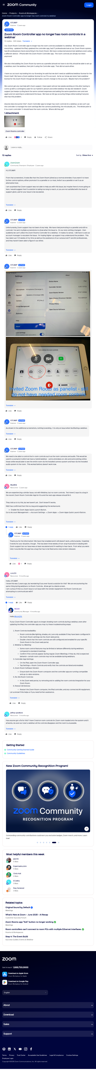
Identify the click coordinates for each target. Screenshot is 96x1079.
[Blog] (4, 1049)
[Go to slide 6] (53, 842)
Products (13, 13)
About (7, 1005)
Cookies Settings (72, 1055)
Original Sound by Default (18, 907)
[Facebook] (31, 1049)
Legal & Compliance (57, 1055)
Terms (4, 1055)
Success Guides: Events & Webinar (19, 939)
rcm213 (13, 573)
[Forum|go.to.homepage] (21, 5)
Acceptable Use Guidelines (37, 1055)
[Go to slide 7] (57, 842)
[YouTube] (20, 1049)
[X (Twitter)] (14, 1049)
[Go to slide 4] (47, 842)
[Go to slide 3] (43, 842)
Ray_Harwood (18, 888)
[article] (48, 187)
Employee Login (7, 1058)
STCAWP (13, 22)
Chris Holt (17, 873)
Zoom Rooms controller (15, 131)
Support (8, 1033)
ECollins (16, 881)
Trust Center (21, 1055)
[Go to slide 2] (40, 842)
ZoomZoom (15, 163)
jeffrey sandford (16, 713)
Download (9, 1014)
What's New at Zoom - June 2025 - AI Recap (27, 914)
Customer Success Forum (16, 918)
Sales (6, 1024)
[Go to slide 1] (37, 842)
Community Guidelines (16, 753)
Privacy (11, 1055)
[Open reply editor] (48, 147)
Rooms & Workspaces (28, 13)
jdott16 (16, 859)
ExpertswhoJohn (20, 866)
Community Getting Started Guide (20, 750)
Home (4, 13)
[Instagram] (25, 1049)
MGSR (17, 609)
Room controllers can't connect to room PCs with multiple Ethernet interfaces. (43, 929)
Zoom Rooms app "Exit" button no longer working (29, 922)
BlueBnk (13, 485)
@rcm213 (18, 616)
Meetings (9, 910)
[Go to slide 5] (50, 842)
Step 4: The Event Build (17, 936)
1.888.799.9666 (20, 967)
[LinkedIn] (9, 1049)
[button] (3, 5)
